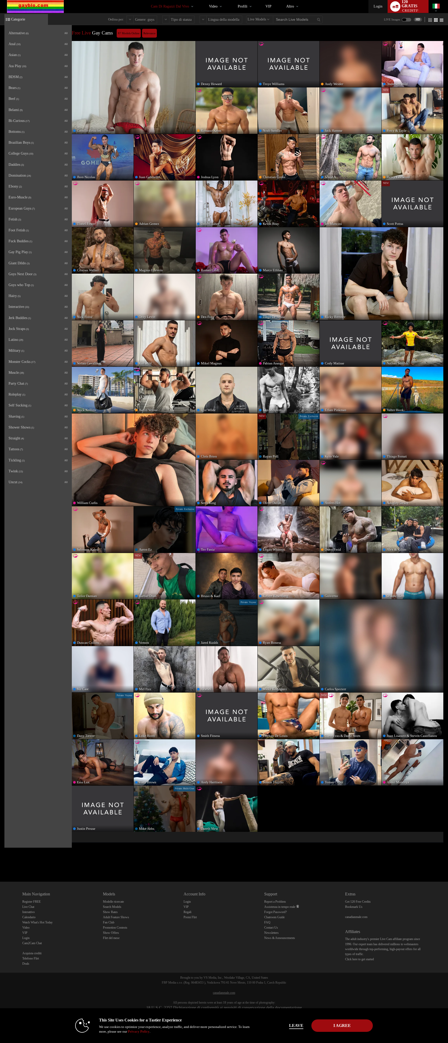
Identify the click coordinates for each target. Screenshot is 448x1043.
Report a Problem (275, 901)
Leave (296, 1025)
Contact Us (271, 927)
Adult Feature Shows (116, 917)
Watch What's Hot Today (37, 922)
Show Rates (110, 912)
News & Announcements (279, 938)
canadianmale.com (356, 917)
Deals (25, 963)
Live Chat (28, 907)
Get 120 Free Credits (358, 901)
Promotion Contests (115, 927)
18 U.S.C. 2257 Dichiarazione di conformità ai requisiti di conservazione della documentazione (224, 1007)
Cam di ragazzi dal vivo (170, 6)
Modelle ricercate (113, 901)
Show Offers (111, 933)
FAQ (267, 922)
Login (378, 6)
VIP (268, 6)
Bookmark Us (353, 907)
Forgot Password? (275, 912)
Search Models (112, 907)
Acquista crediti (31, 953)
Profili (242, 6)
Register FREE (31, 901)
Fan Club (108, 922)
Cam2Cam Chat (32, 943)
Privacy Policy (139, 1031)
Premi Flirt (190, 917)
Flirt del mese (111, 938)
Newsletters (271, 933)
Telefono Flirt (30, 958)
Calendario (29, 917)
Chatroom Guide (274, 917)
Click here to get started (359, 959)
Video (213, 6)
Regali (187, 912)
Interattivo (28, 912)
